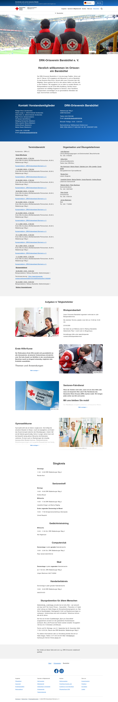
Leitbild (83, 689)
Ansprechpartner (85, 681)
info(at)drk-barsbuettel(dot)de (28, 132)
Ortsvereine (96, 8)
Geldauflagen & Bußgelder (43, 686)
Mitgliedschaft (40, 684)
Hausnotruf (18, 684)
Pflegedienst (18, 681)
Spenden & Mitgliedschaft (74, 8)
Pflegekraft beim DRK (64, 689)
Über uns (89, 8)
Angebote (64, 8)
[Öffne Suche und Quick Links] (102, 9)
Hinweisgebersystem (33, 699)
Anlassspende (40, 689)
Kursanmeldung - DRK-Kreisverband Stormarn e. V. (31, 166)
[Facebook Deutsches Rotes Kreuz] (56, 671)
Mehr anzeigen (34, 370)
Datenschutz (24, 699)
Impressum (18, 699)
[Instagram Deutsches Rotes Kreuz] (61, 671)
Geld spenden (40, 681)
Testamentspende (41, 692)
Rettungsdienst (19, 689)
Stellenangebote (63, 681)
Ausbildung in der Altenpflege (66, 686)
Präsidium (83, 684)
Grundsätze (84, 686)
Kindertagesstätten (19, 686)
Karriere (84, 8)
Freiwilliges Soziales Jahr (65, 684)
